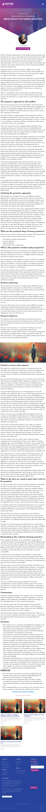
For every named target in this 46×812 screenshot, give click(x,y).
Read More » (3, 723)
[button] (43, 4)
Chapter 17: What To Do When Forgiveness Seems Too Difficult (10, 715)
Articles (18, 759)
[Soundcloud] (36, 761)
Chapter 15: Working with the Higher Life (11, 742)
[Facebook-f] (31, 761)
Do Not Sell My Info (7, 796)
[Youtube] (34, 761)
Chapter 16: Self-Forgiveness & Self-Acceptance (34, 715)
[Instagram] (33, 761)
